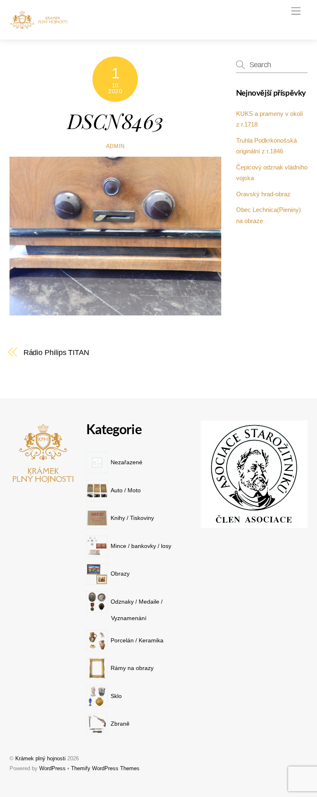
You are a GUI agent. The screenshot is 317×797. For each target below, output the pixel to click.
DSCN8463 (115, 120)
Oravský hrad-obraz (263, 193)
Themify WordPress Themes (105, 768)
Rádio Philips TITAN (56, 352)
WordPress (52, 768)
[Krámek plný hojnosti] (40, 26)
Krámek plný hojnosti (40, 758)
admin (115, 146)
